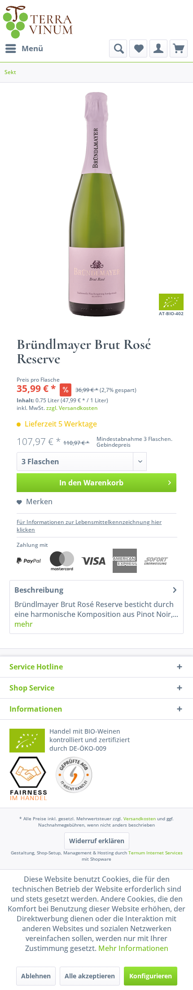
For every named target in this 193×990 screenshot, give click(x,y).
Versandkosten (139, 818)
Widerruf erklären (96, 840)
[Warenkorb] (179, 48)
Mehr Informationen (133, 948)
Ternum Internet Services (155, 852)
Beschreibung (38, 590)
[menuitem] (24, 48)
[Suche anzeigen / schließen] (118, 48)
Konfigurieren (150, 976)
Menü (32, 48)
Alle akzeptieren (90, 976)
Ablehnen (36, 976)
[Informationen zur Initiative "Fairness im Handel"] (28, 778)
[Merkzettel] (138, 48)
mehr (23, 624)
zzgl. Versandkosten (72, 408)
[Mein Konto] (158, 48)
